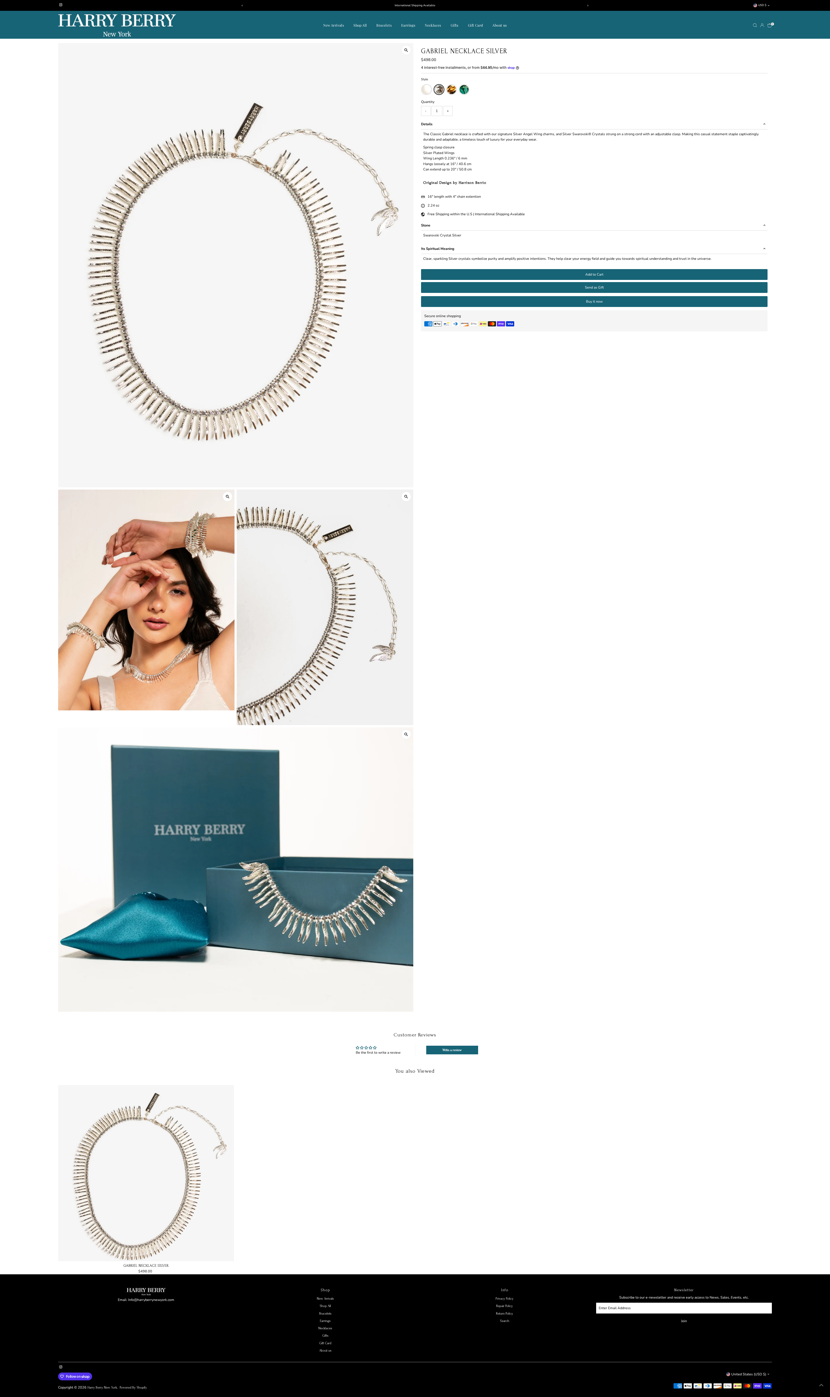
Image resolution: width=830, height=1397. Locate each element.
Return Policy (504, 1313)
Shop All (360, 25)
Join (684, 1321)
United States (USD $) (748, 1374)
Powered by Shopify (133, 1387)
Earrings (408, 25)
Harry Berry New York (102, 1387)
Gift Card (475, 25)
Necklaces (433, 25)
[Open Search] (755, 25)
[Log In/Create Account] (762, 25)
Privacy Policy (505, 1299)
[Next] (588, 5)
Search (504, 1321)
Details (427, 124)
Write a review (452, 1050)
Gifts (454, 25)
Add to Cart (594, 274)
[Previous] (242, 5)
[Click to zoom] (406, 50)
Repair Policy (504, 1306)
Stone (425, 225)
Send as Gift (594, 287)
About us (499, 25)
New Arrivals (333, 25)
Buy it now (594, 301)
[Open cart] (769, 25)
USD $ (762, 5)
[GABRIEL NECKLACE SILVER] (146, 1173)
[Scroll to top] (821, 1385)
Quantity (427, 102)
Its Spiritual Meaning (437, 248)
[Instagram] (60, 5)
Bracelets (384, 25)
